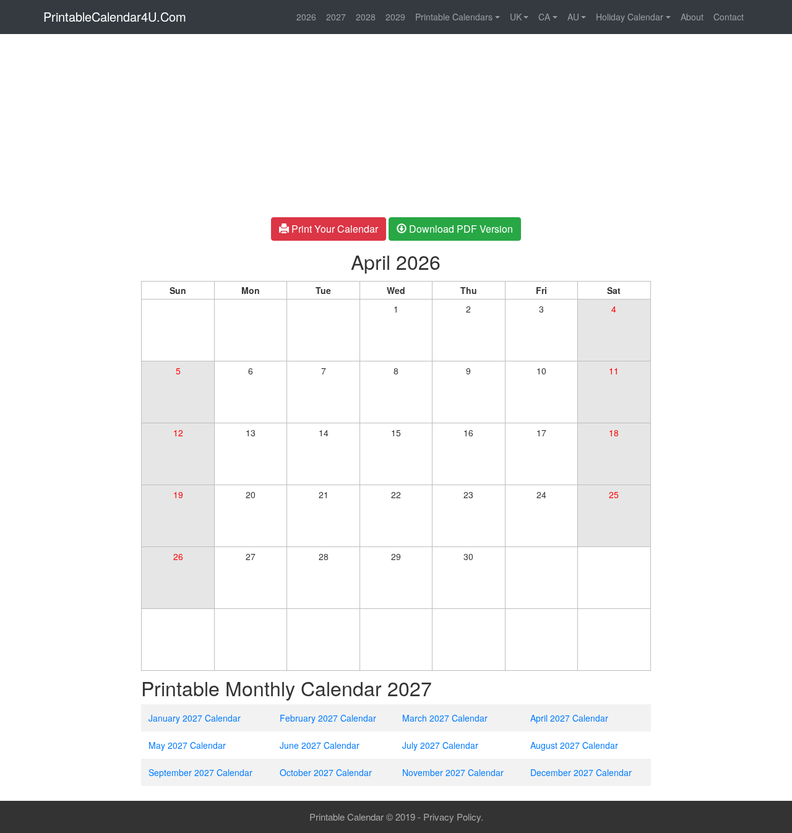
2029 (395, 17)
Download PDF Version (460, 229)
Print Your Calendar (333, 229)
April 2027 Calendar (569, 718)
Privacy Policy (452, 816)
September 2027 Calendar (200, 772)
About (692, 17)
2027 (336, 17)
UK (516, 17)
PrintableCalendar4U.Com (114, 16)
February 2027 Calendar (328, 718)
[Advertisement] (66, 224)
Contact (728, 17)
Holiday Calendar (629, 17)
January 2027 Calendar (194, 718)
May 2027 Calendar (187, 745)
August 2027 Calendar (574, 745)
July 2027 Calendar (440, 745)
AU (573, 17)
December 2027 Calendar (581, 772)
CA (544, 17)
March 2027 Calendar (445, 718)
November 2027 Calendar (453, 772)
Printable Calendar (346, 816)
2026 (306, 17)
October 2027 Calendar (326, 772)
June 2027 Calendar (319, 745)
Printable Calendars (454, 17)
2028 (366, 17)
